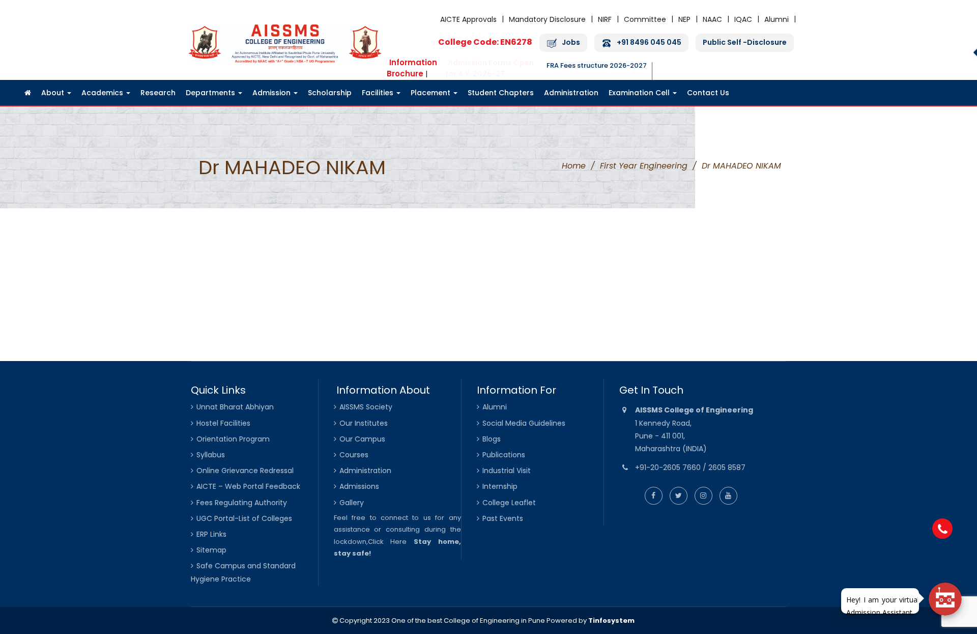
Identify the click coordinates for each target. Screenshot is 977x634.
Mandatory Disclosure (547, 19)
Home (574, 166)
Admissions (359, 486)
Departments (211, 93)
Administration (571, 93)
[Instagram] (703, 495)
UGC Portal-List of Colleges (244, 518)
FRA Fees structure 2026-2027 (597, 65)
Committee (645, 19)
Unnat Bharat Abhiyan (235, 407)
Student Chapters (501, 93)
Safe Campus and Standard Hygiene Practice (243, 572)
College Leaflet (509, 503)
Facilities (378, 93)
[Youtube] (728, 495)
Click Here (387, 541)
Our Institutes (363, 423)
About (53, 93)
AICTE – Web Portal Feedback (248, 486)
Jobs (571, 42)
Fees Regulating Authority (241, 503)
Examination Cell (640, 93)
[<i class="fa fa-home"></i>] (27, 92)
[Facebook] (653, 495)
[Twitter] (678, 495)
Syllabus (210, 455)
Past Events (502, 518)
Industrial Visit (506, 470)
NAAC (712, 19)
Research (158, 93)
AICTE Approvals (468, 19)
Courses (353, 455)
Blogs (491, 439)
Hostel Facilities (223, 423)
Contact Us (708, 93)
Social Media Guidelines (523, 423)
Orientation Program (233, 439)
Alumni (776, 19)
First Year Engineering (643, 166)
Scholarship (330, 93)
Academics (103, 93)
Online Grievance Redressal (245, 470)
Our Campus (362, 439)
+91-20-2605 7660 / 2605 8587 (690, 467)
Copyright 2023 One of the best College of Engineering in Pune (441, 620)
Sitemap (211, 550)
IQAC (743, 19)
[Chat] (945, 599)
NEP (684, 19)
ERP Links (211, 534)
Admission (272, 93)
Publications (503, 455)
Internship (500, 486)
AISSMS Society (365, 407)
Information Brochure (412, 68)
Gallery (351, 503)
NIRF (605, 19)
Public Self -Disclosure (745, 42)
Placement (431, 93)
